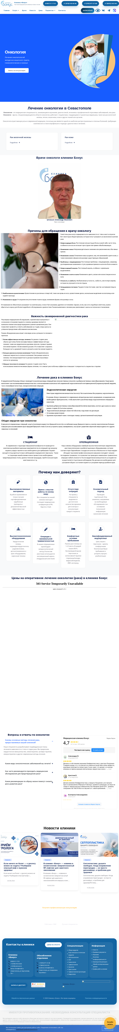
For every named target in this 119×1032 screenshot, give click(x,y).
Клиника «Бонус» (69, 984)
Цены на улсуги (53, 944)
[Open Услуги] (18, 10)
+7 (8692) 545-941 (111, 3)
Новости (7, 860)
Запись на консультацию (16, 70)
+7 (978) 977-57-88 (90, 3)
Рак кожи (69, 137)
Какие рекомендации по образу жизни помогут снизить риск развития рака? (29, 782)
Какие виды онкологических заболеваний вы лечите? (28, 763)
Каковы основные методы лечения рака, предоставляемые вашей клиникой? (22, 741)
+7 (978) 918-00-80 (70, 3)
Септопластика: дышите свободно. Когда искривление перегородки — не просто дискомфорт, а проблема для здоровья (97, 867)
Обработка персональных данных (23, 998)
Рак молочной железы (20, 137)
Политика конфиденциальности (96, 998)
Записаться (87, 10)
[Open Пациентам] (55, 10)
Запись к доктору (18, 985)
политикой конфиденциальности (26, 1029)
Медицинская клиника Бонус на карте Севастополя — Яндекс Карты (89, 808)
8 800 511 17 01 (50, 3)
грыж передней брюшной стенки (33, 426)
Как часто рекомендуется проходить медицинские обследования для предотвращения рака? (26, 772)
